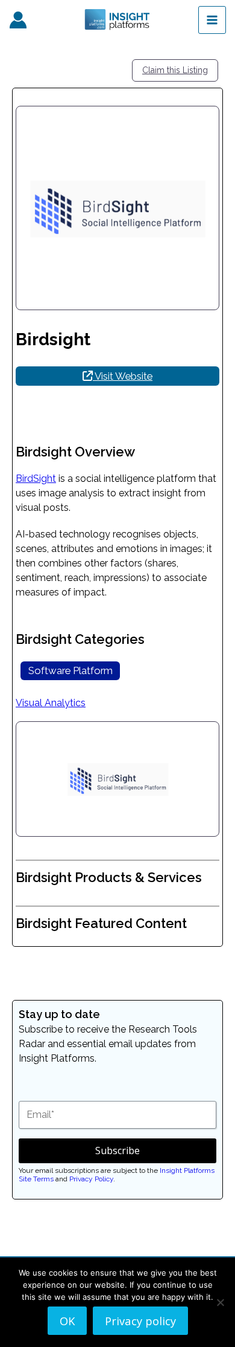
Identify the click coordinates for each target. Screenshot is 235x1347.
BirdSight (36, 478)
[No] (220, 1302)
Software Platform (70, 670)
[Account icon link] (18, 20)
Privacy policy (140, 1320)
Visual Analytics (51, 703)
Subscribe (117, 1150)
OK (67, 1320)
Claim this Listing (175, 70)
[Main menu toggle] (212, 20)
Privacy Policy (91, 1179)
